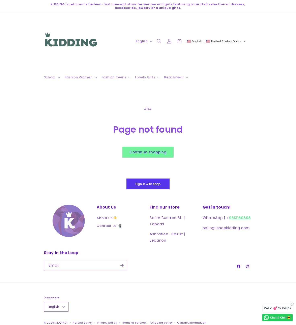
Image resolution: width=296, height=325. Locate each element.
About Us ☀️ (107, 217)
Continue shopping (148, 152)
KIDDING (61, 322)
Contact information (191, 322)
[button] (51, 77)
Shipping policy (161, 322)
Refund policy (82, 322)
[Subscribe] (122, 265)
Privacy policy (107, 322)
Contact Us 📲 (109, 225)
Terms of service (134, 322)
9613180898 (240, 217)
